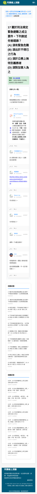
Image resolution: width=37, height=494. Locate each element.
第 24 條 (10, 130)
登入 (34, 2)
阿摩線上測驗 (12, 2)
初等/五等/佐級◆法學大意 (18, 11)
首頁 (7, 11)
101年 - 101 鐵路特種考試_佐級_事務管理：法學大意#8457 (18, 14)
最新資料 (30, 480)
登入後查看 (16, 78)
